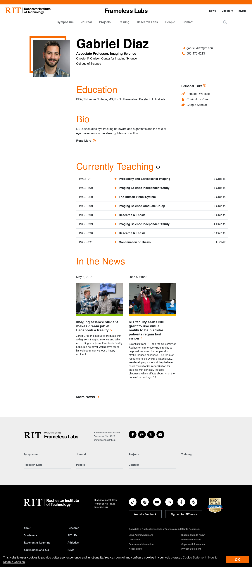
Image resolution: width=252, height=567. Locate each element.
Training (124, 22)
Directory (227, 10)
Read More (86, 140)
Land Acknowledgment (141, 535)
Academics (30, 535)
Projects (105, 22)
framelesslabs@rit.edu (105, 439)
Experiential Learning (37, 542)
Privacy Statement (191, 548)
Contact (187, 22)
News (212, 10)
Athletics (73, 542)
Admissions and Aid (36, 550)
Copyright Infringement (193, 544)
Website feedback (145, 514)
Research (73, 528)
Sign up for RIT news (184, 514)
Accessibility (135, 548)
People (170, 22)
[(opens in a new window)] (133, 434)
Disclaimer (134, 539)
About (27, 528)
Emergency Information (141, 544)
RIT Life (72, 535)
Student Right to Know (193, 535)
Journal (86, 22)
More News (85, 397)
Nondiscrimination (191, 539)
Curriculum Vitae (197, 99)
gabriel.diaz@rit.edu (200, 48)
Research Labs (147, 22)
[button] (225, 22)
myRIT (242, 10)
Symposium (65, 22)
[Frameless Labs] (51, 435)
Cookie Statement (194, 557)
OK (237, 559)
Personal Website (198, 93)
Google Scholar (197, 104)
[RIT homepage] (28, 10)
